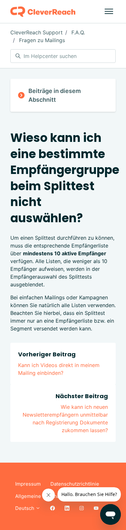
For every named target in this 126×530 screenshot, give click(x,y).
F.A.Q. (78, 32)
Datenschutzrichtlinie (74, 484)
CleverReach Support (36, 32)
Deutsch (25, 508)
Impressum (28, 484)
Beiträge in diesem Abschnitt (54, 95)
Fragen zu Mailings (42, 40)
